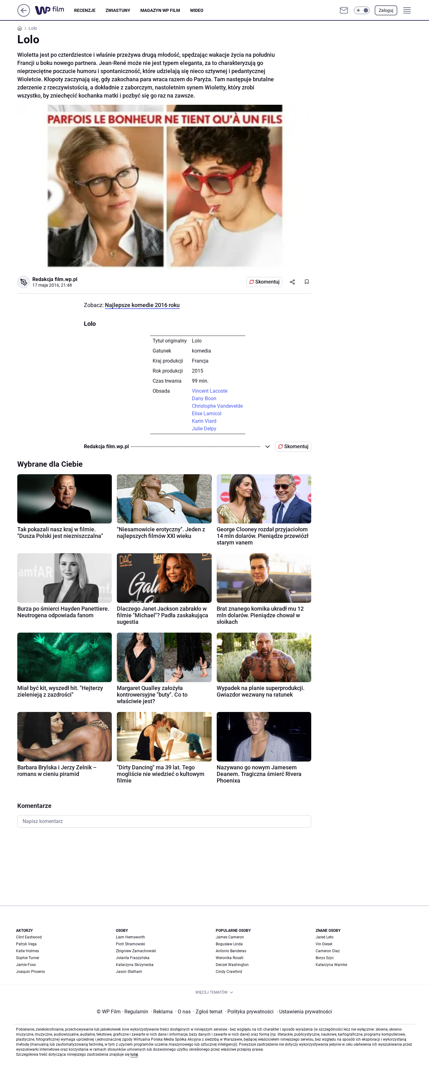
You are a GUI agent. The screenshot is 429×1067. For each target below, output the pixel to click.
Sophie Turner (27, 958)
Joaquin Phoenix (30, 971)
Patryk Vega (26, 944)
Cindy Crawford (229, 971)
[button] (362, 10)
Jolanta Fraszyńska (132, 958)
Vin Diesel (324, 944)
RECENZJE (84, 10)
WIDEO (197, 10)
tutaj (134, 1054)
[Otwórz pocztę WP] (344, 10)
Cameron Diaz (328, 951)
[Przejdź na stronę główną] (23, 15)
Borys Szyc (325, 958)
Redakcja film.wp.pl (54, 279)
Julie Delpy (204, 429)
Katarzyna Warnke (331, 965)
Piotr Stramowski (130, 944)
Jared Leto (325, 937)
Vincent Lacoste (209, 391)
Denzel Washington (232, 965)
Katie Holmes (27, 951)
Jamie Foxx (26, 965)
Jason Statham (129, 971)
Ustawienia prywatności (304, 1012)
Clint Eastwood (29, 937)
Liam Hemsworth (130, 937)
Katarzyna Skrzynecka (135, 965)
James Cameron (230, 937)
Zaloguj (386, 10)
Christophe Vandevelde (217, 406)
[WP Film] (54, 10)
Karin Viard (204, 421)
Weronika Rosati (229, 958)
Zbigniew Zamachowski (136, 951)
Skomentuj (267, 282)
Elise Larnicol (206, 414)
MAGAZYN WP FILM (160, 10)
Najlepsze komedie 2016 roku (142, 305)
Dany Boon (204, 398)
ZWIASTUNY (118, 10)
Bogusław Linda (229, 944)
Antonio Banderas (231, 951)
